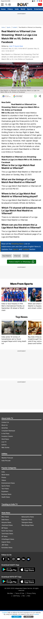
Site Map (10, 593)
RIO (23, 596)
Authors (4, 444)
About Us (5, 425)
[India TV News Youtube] (41, 1)
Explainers (5, 491)
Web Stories (5, 447)
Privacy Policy (31, 593)
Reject (28, 617)
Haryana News (6, 522)
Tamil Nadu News (7, 533)
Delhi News (5, 519)
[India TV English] (22, 4)
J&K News (5, 545)
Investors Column (7, 436)
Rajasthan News (27, 519)
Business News (6, 494)
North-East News (7, 531)
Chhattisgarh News (8, 539)
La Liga (25, 256)
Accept (16, 617)
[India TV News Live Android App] (10, 569)
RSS (28, 596)
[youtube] (18, 559)
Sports (29, 9)
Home (3, 9)
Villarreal (17, 256)
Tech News (5, 488)
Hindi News (5, 439)
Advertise (5, 428)
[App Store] (27, 569)
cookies (36, 614)
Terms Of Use (19, 593)
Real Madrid (6, 256)
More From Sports (21, 283)
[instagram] (14, 559)
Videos (10, 9)
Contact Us (5, 422)
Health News (6, 497)
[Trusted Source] (18, 96)
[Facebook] (4, 559)
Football (14, 27)
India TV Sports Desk (16, 46)
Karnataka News (7, 547)
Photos (4, 477)
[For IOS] (27, 581)
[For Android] (10, 581)
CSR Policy (16, 596)
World (23, 9)
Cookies (4, 612)
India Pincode (6, 460)
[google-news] (28, 559)
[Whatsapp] (35, 96)
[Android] (34, 1)
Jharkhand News (7, 525)
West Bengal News (28, 525)
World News (5, 474)
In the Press (5, 433)
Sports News (6, 486)
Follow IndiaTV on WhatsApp (20, 262)
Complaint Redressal (8, 431)
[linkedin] (24, 559)
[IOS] (32, 1)
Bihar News (5, 517)
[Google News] (7, 96)
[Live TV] (40, 4)
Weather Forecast (7, 458)
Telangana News (27, 522)
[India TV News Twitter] (39, 1)
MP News (5, 528)
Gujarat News (6, 542)
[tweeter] (8, 559)
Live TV (4, 442)
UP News (5, 536)
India (17, 9)
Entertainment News (8, 483)
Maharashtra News (28, 517)
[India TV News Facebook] (37, 1)
